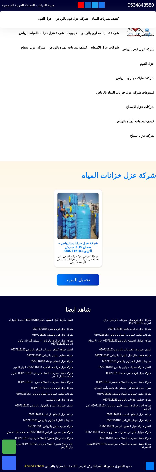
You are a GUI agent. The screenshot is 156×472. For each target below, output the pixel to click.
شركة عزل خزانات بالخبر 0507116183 (129, 328)
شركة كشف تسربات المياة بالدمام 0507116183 (124, 393)
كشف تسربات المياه (105, 18)
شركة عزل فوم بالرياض (72, 18)
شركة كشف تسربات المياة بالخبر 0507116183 (125, 438)
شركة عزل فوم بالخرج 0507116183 (53, 328)
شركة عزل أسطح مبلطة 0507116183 (52, 361)
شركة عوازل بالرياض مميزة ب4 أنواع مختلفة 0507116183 (118, 432)
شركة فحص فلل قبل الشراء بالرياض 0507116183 (123, 355)
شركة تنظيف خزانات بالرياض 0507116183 (127, 399)
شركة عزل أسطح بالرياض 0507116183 (51, 414)
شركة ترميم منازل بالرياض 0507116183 (50, 426)
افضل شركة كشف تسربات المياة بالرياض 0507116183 (42, 349)
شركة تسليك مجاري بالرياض (100, 33)
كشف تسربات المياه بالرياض (68, 47)
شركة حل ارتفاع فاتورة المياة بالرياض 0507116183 (44, 438)
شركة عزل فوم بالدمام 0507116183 (52, 334)
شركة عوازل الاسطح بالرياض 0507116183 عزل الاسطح (119, 340)
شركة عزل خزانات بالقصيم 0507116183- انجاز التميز (43, 367)
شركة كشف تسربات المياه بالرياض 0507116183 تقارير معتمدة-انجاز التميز (42, 375)
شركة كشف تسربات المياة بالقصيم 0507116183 (123, 382)
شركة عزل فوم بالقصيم (59, 399)
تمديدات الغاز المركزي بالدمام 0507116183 (126, 361)
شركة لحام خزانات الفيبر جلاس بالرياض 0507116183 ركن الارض (118, 407)
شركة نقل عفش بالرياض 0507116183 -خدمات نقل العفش (40, 432)
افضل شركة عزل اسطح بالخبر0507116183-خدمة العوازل (41, 319)
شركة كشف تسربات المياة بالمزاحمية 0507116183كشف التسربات (119, 445)
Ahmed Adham (34, 466)
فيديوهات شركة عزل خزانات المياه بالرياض (48, 33)
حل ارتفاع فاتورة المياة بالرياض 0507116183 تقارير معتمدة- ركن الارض (39, 445)
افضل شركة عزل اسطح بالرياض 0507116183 (125, 426)
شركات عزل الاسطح (105, 47)
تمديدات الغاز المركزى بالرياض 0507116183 (48, 420)
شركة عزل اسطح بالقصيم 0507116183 (129, 414)
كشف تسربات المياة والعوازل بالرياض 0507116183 (44, 405)
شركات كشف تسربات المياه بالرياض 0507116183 (122, 334)
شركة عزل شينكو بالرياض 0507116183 (129, 420)
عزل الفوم (45, 18)
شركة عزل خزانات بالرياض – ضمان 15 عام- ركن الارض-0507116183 (45, 342)
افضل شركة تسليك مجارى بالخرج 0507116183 (125, 367)
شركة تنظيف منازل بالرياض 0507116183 (50, 355)
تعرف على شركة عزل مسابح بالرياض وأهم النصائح (122, 387)
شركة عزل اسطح (33, 47)
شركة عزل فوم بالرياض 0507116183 (52, 387)
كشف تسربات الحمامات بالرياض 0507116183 (125, 349)
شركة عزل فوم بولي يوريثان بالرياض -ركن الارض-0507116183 (127, 321)
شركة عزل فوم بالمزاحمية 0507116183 (128, 373)
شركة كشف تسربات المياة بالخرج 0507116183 (45, 382)
